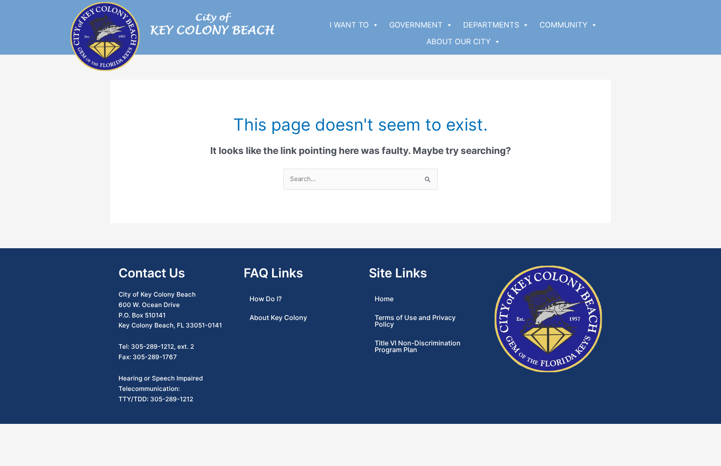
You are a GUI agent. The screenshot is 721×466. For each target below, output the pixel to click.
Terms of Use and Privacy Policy (415, 320)
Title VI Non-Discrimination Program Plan (418, 346)
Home (384, 299)
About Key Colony (278, 317)
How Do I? (266, 299)
